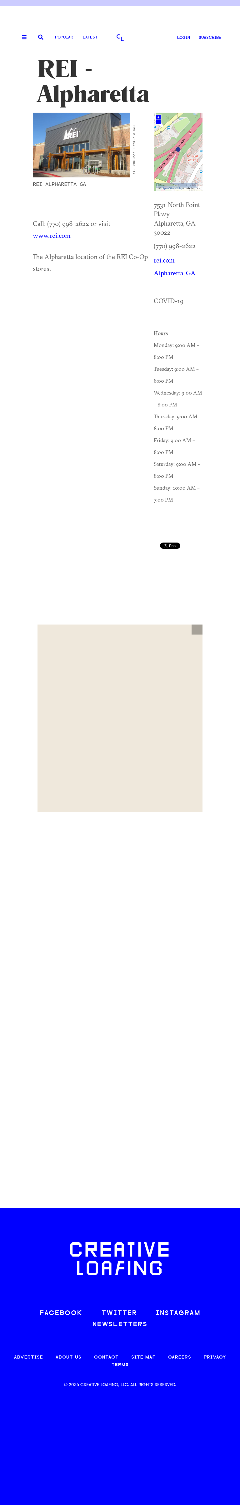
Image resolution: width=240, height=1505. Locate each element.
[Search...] (41, 37)
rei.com (164, 260)
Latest (90, 37)
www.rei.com (52, 235)
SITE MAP (143, 1357)
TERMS (120, 1365)
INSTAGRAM (178, 1313)
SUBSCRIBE (210, 38)
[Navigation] (22, 37)
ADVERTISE (28, 1357)
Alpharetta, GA (175, 273)
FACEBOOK (61, 1313)
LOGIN (183, 38)
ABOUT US (69, 1357)
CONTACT (106, 1357)
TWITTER (119, 1313)
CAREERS (179, 1357)
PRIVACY (215, 1357)
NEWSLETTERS (120, 1324)
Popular (64, 37)
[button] (197, 630)
